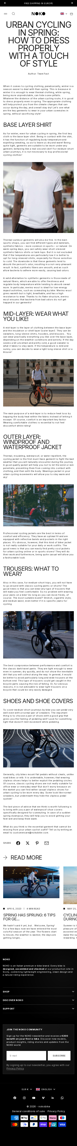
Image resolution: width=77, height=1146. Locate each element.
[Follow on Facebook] (14, 1097)
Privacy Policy (15, 1068)
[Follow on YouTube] (33, 1097)
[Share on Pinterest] (37, 843)
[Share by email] (46, 843)
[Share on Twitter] (27, 843)
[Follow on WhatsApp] (62, 1097)
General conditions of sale (28, 1111)
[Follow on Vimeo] (43, 1097)
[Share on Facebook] (18, 843)
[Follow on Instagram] (24, 1097)
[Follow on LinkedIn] (52, 1097)
